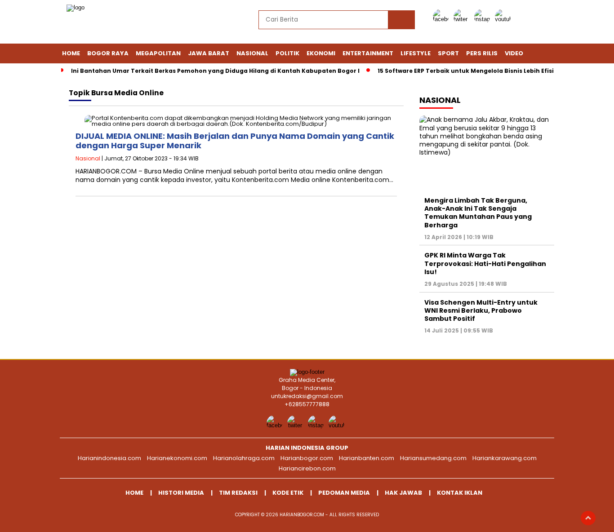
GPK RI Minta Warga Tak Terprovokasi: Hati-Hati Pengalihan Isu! (485, 263)
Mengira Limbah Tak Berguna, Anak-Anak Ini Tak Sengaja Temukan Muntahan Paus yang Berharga (478, 213)
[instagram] (483, 19)
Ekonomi (321, 53)
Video (514, 53)
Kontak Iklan (459, 492)
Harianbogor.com (306, 458)
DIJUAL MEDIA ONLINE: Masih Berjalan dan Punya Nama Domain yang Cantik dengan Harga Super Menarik (235, 140)
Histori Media (181, 492)
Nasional (252, 53)
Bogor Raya (108, 53)
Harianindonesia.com (109, 458)
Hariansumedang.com (433, 458)
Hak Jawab (403, 492)
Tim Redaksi (238, 492)
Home (71, 53)
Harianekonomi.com (177, 458)
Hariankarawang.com (504, 458)
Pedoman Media (344, 492)
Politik (287, 53)
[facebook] (442, 19)
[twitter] (463, 19)
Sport (448, 53)
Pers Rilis (482, 53)
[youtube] (504, 19)
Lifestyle (415, 53)
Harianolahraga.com (244, 458)
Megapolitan (158, 53)
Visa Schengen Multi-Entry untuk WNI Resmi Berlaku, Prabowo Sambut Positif (481, 310)
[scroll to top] (588, 518)
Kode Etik (287, 492)
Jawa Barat (208, 53)
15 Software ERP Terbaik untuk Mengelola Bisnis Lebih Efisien (469, 71)
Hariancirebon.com (307, 468)
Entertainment (368, 53)
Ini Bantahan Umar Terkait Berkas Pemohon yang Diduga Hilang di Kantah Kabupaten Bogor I (215, 71)
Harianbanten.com (366, 458)
